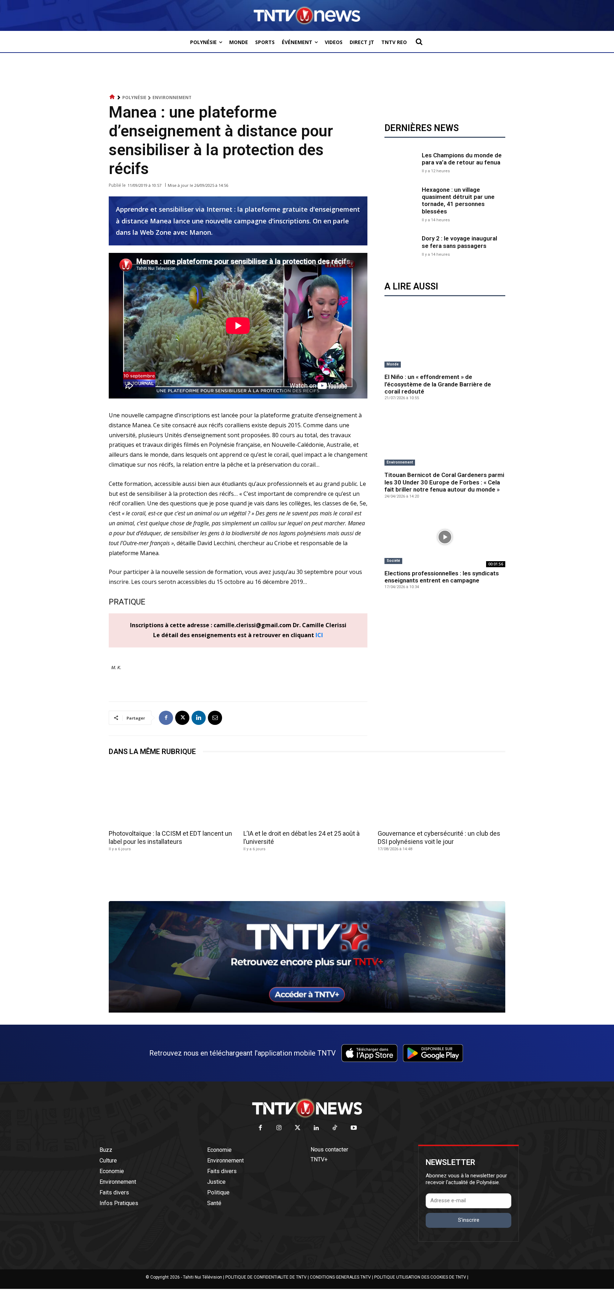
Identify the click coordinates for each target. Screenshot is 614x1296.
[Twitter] (298, 1128)
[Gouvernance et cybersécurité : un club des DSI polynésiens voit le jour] (441, 795)
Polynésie (134, 97)
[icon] (112, 97)
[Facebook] (166, 718)
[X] (182, 718)
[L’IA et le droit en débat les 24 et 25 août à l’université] (307, 795)
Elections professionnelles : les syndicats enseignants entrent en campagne (441, 577)
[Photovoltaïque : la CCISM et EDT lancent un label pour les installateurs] (172, 795)
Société (393, 561)
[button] (418, 41)
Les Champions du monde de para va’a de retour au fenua (462, 159)
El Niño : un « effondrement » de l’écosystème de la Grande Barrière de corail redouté (437, 384)
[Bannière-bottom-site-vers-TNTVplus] (307, 1011)
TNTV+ (319, 1159)
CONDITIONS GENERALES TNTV (340, 1277)
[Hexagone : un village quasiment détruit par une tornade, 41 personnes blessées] (401, 203)
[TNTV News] (307, 1108)
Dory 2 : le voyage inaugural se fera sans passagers (459, 242)
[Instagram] (279, 1128)
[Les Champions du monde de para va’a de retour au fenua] (401, 162)
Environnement (172, 97)
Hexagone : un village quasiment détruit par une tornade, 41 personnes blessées (458, 200)
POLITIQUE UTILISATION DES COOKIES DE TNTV (420, 1277)
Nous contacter (329, 1149)
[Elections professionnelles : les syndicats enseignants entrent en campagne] (444, 537)
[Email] (215, 718)
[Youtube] (353, 1128)
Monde (393, 364)
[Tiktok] (335, 1128)
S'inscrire (468, 1220)
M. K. (116, 667)
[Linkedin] (199, 718)
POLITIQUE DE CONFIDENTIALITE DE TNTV (266, 1277)
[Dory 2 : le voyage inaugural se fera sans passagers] (401, 245)
